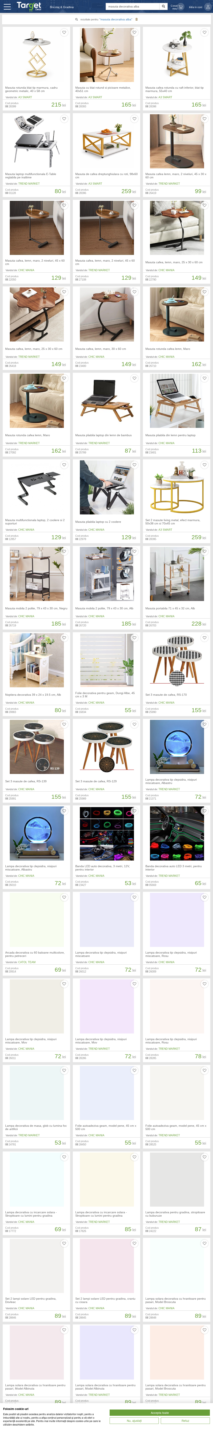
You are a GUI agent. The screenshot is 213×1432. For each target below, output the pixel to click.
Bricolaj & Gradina (62, 7)
